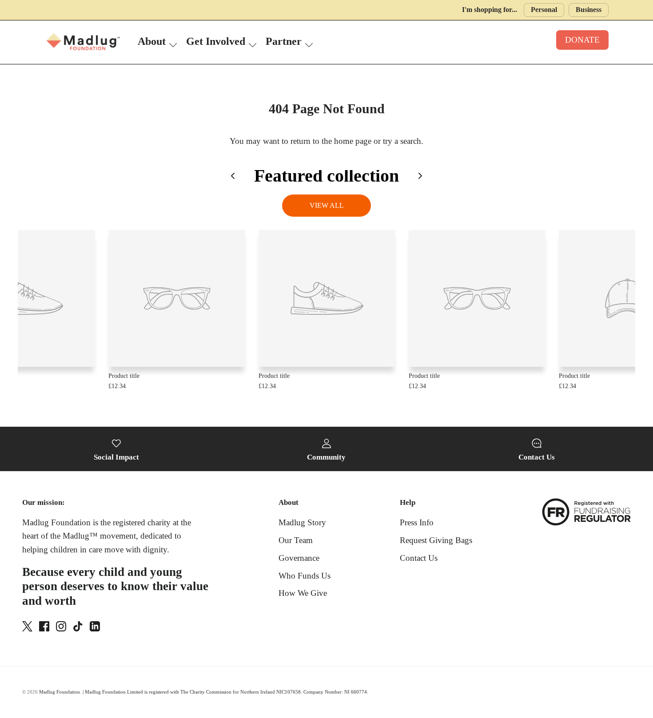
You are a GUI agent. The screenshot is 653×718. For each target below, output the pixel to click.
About (152, 41)
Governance (299, 558)
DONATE (582, 39)
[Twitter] (27, 626)
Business (588, 9)
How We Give (303, 593)
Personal (544, 9)
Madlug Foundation (59, 691)
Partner (284, 41)
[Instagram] (61, 626)
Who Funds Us (304, 575)
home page (352, 141)
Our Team (296, 540)
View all (327, 205)
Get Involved (215, 41)
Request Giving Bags (436, 540)
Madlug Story (302, 522)
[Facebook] (44, 626)
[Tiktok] (78, 626)
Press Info (417, 522)
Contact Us (419, 558)
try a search (402, 141)
